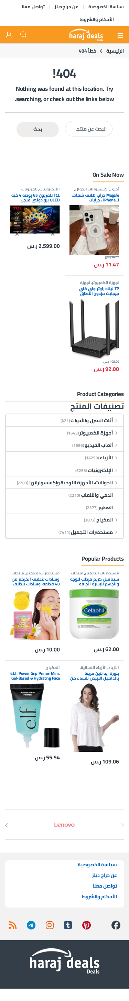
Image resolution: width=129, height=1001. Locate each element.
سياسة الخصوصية (106, 6)
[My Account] (9, 35)
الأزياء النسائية (94, 667)
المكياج (104, 519)
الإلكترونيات (49, 188)
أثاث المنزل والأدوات (92, 420)
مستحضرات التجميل (92, 532)
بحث (37, 129)
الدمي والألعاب (97, 495)
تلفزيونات (29, 188)
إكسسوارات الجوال (92, 188)
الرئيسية (115, 50)
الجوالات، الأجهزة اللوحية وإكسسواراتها (71, 482)
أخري (114, 188)
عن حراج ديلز (67, 6)
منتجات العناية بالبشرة (95, 575)
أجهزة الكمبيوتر (105, 282)
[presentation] (6, 825)
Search (23, 34)
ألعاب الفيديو (99, 445)
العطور (105, 507)
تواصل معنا (33, 6)
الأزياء (106, 457)
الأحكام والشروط (97, 19)
